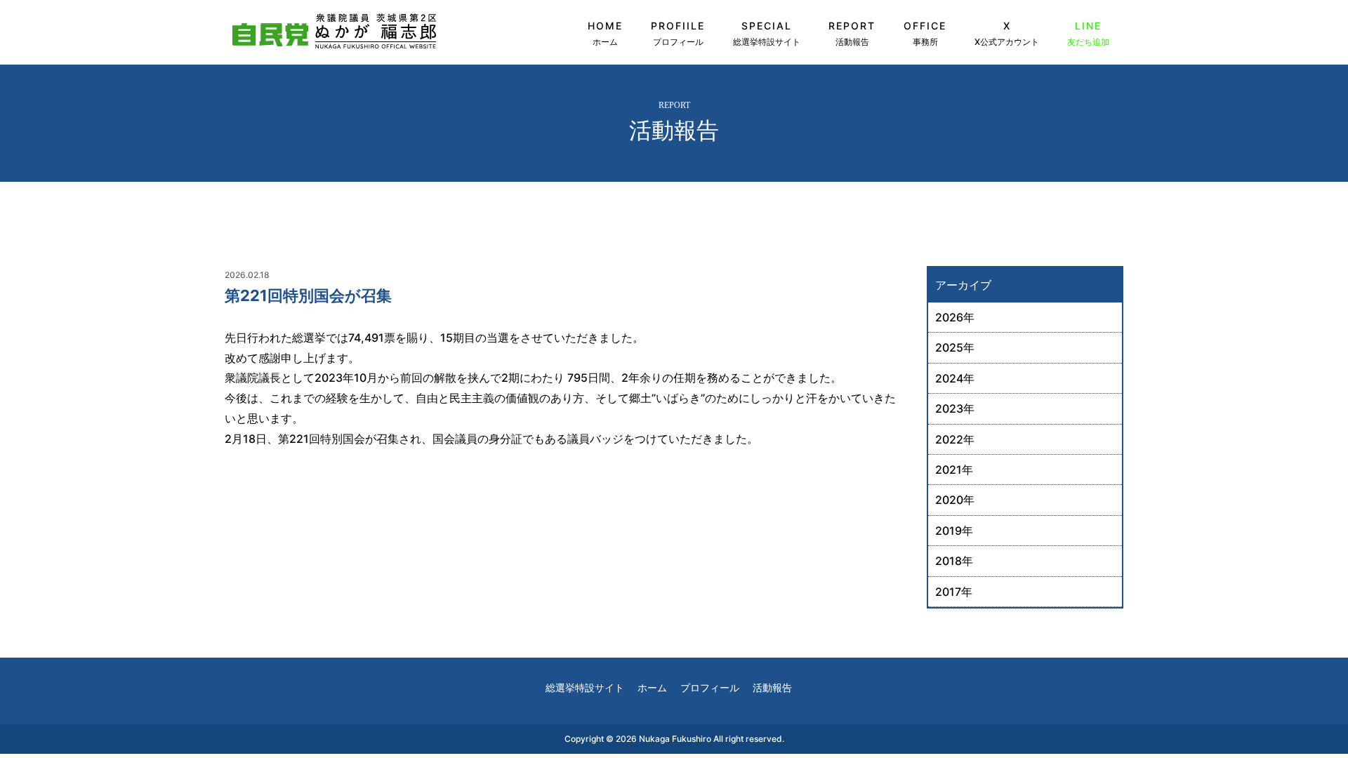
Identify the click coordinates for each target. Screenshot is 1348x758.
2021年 (954, 470)
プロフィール (709, 687)
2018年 (954, 561)
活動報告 (772, 687)
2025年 (954, 347)
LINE (1088, 33)
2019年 (954, 531)
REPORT (851, 33)
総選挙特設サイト (585, 687)
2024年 (954, 378)
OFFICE (925, 33)
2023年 (954, 408)
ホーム (652, 687)
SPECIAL (766, 33)
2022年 (954, 439)
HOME (605, 33)
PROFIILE (678, 33)
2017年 (953, 592)
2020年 (954, 500)
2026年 (954, 317)
